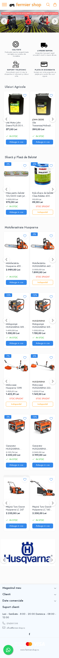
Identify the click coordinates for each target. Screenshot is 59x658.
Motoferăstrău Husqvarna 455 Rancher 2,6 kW (14, 265)
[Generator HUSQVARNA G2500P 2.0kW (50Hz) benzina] (16, 427)
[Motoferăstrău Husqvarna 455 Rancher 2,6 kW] (16, 244)
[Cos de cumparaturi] (55, 5)
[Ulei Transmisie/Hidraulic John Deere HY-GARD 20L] (42, 104)
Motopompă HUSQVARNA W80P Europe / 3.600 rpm (16, 325)
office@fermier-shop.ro (15, 627)
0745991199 (12, 623)
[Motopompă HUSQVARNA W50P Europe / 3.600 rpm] (42, 305)
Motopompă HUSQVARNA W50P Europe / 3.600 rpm (42, 325)
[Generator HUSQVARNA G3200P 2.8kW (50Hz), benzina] (42, 427)
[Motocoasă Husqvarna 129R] (16, 366)
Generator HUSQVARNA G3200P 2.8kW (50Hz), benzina (40, 447)
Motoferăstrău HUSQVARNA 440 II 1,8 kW (42, 265)
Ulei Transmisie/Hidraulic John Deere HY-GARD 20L (42, 124)
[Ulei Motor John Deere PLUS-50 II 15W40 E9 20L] (16, 104)
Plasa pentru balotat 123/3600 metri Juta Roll (16, 194)
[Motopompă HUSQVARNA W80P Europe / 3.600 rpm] (16, 305)
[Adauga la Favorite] (25, 95)
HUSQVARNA (38, 320)
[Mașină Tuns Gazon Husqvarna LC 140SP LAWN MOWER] (42, 487)
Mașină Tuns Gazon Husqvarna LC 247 (15, 508)
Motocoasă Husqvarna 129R (14, 386)
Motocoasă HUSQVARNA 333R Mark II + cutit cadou (42, 386)
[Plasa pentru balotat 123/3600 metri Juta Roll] (16, 174)
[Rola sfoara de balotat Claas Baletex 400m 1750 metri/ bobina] (42, 174)
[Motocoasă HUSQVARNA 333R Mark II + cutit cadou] (42, 366)
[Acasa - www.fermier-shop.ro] (25, 5)
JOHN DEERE (38, 119)
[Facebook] (29, 634)
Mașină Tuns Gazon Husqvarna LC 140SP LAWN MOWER (42, 508)
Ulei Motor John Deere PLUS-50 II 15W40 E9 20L (14, 124)
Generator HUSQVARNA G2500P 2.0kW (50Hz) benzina (14, 447)
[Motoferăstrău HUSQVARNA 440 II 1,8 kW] (42, 244)
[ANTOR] (29, 21)
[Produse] (4, 4)
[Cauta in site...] (48, 5)
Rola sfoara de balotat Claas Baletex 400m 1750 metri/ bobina (42, 194)
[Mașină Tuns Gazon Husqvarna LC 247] (16, 487)
